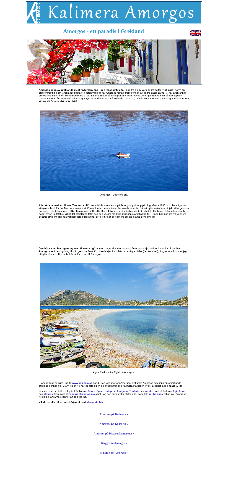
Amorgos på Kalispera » (114, 423)
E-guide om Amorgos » (114, 452)
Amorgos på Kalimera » (114, 414)
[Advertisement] (114, 232)
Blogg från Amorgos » (114, 443)
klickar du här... (96, 402)
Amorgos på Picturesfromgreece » (114, 433)
